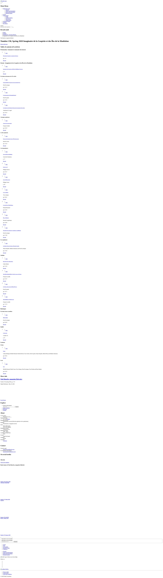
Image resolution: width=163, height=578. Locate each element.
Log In (4, 14)
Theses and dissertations (10, 11)
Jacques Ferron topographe (7, 123)
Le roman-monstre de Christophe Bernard (9, 95)
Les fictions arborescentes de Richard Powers (10, 286)
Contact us (5, 549)
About (7, 15)
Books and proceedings (10, 12)
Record (4, 60)
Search (2, 25)
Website (4, 410)
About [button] (4, 15)
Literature (5, 440)
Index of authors (6, 408)
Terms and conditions (5, 462)
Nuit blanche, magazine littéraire (9, 34)
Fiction (4, 351)
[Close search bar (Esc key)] (2, 2)
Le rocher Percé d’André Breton (8, 205)
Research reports (9, 13)
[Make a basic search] (1, 2)
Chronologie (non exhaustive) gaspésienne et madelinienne (12, 230)
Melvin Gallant (5, 317)
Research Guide (6, 548)
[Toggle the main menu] (1, 3)
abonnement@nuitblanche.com (9, 451)
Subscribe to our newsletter (7, 540)
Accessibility (5, 546)
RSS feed (5, 409)
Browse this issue (4, 44)
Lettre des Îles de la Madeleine (7, 154)
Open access (8, 19)
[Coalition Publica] (4, 569)
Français (4, 22)
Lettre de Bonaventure (6, 179)
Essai (4, 366)
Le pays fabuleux (5, 192)
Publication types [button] (6, 8)
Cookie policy (6, 573)
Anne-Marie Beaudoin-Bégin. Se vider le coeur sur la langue (12, 274)
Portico (8, 419)
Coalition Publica (9, 17)
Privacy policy (6, 571)
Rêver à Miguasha (6, 217)
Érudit (7, 16)
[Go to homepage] (4, 1)
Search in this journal (7, 405)
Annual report (8, 20)
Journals (7, 9)
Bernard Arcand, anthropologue (8, 261)
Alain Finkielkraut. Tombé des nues (8, 299)
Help (4, 545)
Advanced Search (6, 21)
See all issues (3, 400)
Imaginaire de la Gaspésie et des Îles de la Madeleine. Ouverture (13, 69)
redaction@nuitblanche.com (8, 449)
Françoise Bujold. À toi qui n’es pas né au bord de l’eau (11, 82)
